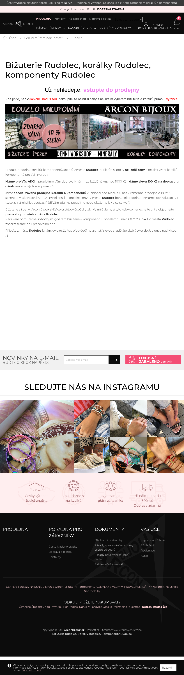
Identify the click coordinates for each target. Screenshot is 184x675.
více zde (166, 362)
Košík (144, 555)
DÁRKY (147, 586)
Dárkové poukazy (17, 586)
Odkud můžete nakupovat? (43, 38)
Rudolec (76, 38)
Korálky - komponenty (157, 28)
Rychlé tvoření (54, 586)
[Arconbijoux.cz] (18, 24)
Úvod (13, 38)
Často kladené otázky (63, 546)
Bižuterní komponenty (80, 586)
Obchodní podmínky (108, 540)
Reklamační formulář (109, 564)
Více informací (31, 670)
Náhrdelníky (92, 591)
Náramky (159, 586)
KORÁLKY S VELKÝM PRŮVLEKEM (119, 586)
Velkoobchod (77, 18)
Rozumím (168, 667)
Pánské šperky (80, 28)
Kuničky (84, 606)
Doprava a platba (100, 18)
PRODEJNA (43, 18)
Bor (65, 606)
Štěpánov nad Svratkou (47, 606)
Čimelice (25, 606)
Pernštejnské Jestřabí (127, 606)
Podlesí (73, 606)
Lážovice (96, 606)
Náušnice (172, 586)
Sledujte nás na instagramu (92, 387)
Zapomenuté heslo (153, 540)
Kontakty (60, 18)
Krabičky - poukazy (115, 28)
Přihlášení (147, 545)
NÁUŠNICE (37, 586)
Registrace (148, 550)
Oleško (107, 606)
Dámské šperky (48, 28)
